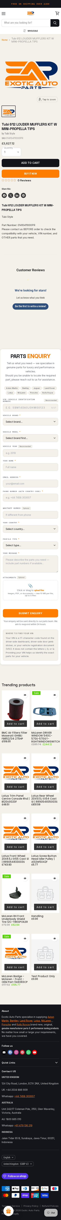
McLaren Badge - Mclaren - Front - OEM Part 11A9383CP (15, 979)
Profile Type (11, 539)
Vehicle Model (12, 432)
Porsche (6, 1024)
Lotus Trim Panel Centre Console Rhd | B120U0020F (15, 798)
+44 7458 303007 (24, 1096)
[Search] (54, 23)
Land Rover (26, 1020)
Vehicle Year (17, 446)
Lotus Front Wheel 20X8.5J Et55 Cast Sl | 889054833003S (15, 859)
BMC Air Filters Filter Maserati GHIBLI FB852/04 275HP (14, 735)
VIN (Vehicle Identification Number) (30, 400)
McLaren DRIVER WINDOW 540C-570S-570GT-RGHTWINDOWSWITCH (45, 737)
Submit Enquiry (30, 613)
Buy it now (30, 173)
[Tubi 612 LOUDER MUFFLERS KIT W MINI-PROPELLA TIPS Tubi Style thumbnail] (8, 111)
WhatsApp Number (16, 508)
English (7, 1157)
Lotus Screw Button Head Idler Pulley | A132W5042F (44, 859)
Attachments (14, 577)
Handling (37, 916)
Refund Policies (50, 1206)
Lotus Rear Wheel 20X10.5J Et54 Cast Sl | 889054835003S (44, 798)
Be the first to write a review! (30, 306)
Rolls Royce (23, 1024)
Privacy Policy (31, 1206)
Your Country (11, 523)
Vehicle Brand (12, 415)
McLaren (46, 1020)
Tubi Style (10, 133)
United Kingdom (16, 1163)
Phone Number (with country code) (23, 491)
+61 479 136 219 (23, 1125)
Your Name (9, 461)
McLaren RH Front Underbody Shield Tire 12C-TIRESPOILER (15, 919)
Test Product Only (43, 976)
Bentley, (14, 1020)
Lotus (37, 1020)
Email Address (12, 477)
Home (5, 40)
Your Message (11, 553)
